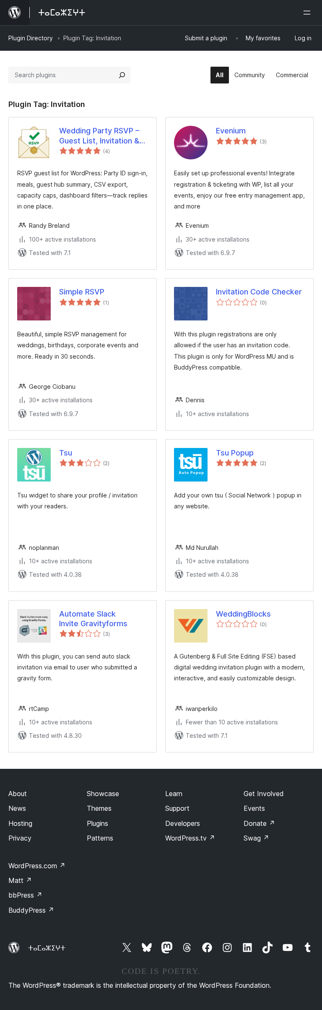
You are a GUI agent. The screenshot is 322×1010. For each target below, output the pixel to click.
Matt (20, 880)
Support (177, 808)
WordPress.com (36, 866)
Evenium (231, 130)
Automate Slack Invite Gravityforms (93, 618)
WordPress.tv (190, 838)
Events (254, 808)
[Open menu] (308, 12)
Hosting (20, 823)
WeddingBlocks (243, 613)
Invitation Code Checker (259, 291)
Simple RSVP (81, 291)
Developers (182, 823)
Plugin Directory (30, 38)
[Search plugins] (122, 75)
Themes (99, 808)
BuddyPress (31, 910)
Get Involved (264, 793)
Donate (259, 823)
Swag (256, 838)
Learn (173, 793)
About (17, 793)
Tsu (65, 452)
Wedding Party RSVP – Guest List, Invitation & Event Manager (99, 136)
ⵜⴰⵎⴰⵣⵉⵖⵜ (46, 948)
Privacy (19, 838)
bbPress (25, 895)
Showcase (103, 793)
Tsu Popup (235, 452)
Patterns (100, 838)
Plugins (97, 823)
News (17, 808)
